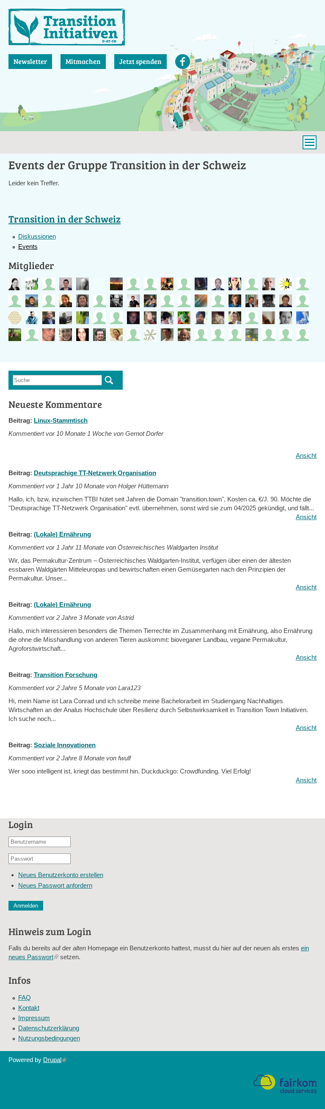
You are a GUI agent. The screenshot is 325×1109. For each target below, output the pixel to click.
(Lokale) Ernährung (62, 534)
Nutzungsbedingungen (49, 1038)
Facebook (182, 61)
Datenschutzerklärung (48, 1028)
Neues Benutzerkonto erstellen (60, 874)
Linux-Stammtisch (61, 420)
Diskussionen (37, 236)
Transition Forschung (65, 674)
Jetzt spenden (140, 61)
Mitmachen (83, 61)
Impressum (34, 1017)
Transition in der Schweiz (64, 218)
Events (28, 246)
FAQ (24, 997)
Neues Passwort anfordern (55, 885)
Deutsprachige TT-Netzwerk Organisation (95, 472)
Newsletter (30, 61)
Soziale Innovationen (65, 745)
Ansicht (306, 455)
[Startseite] (66, 27)
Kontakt (28, 1007)
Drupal (54, 1059)
